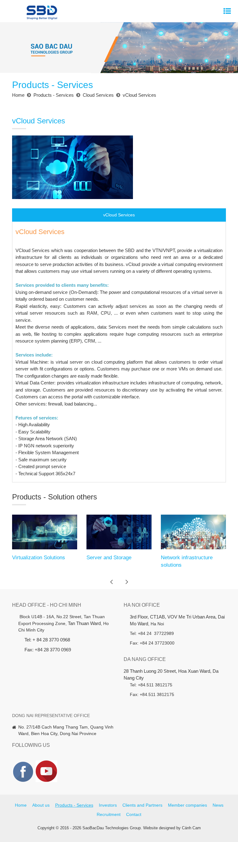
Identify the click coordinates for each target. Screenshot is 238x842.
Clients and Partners (142, 805)
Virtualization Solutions (38, 558)
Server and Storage (108, 558)
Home (21, 805)
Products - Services (74, 805)
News (218, 805)
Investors (108, 805)
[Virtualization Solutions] (44, 532)
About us (41, 805)
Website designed (159, 828)
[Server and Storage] (119, 532)
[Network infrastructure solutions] (193, 532)
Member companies (187, 805)
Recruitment (109, 814)
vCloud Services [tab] (119, 214)
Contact (133, 814)
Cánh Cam (191, 828)
